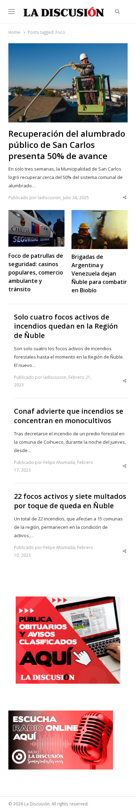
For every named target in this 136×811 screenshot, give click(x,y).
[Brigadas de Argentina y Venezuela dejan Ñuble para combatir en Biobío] (99, 214)
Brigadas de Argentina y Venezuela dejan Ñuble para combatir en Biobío (99, 273)
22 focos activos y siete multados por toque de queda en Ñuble (70, 501)
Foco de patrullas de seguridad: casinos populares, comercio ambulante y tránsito (35, 272)
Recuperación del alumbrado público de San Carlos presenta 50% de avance (66, 145)
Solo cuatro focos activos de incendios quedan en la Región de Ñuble (66, 326)
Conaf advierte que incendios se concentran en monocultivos (68, 416)
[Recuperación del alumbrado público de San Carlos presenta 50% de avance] (67, 47)
